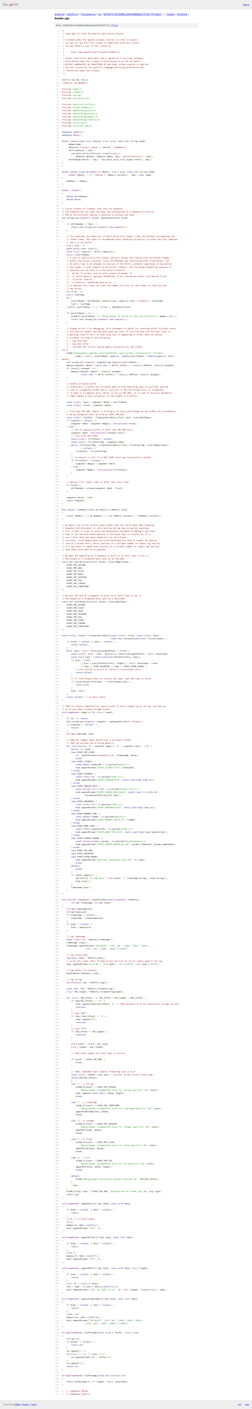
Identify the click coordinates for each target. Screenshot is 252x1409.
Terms (34, 1404)
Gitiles (17, 1404)
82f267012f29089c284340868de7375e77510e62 (132, 14)
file (114, 25)
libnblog (182, 14)
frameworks (88, 14)
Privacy (25, 1404)
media (170, 14)
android (59, 14)
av (99, 14)
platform (72, 14)
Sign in (246, 4)
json (246, 1404)
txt (240, 1404)
